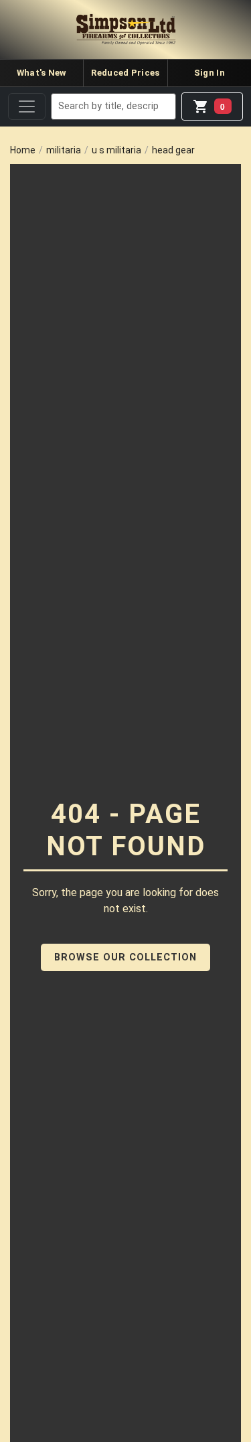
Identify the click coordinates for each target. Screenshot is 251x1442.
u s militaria (116, 150)
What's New (42, 73)
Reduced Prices (125, 73)
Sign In (209, 73)
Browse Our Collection (125, 957)
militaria (63, 150)
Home (22, 150)
